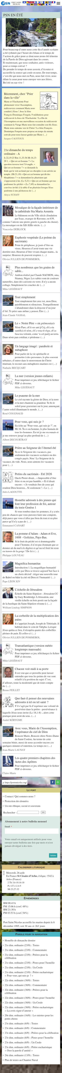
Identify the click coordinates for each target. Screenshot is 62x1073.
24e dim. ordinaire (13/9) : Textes (22, 1055)
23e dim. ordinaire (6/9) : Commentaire (25, 1028)
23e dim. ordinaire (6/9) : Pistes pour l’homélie (29, 1037)
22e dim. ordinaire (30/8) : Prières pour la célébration (26, 991)
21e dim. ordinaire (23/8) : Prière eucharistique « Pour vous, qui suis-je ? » (29, 973)
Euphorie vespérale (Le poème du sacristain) (35, 239)
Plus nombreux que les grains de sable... (35, 269)
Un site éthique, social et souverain (22, 805)
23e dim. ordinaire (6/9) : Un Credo (23, 1042)
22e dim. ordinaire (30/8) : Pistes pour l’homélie (30, 997)
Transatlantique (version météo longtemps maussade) (33, 647)
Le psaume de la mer (27, 395)
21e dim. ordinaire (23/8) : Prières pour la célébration (26, 956)
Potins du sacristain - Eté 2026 (33, 474)
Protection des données (17, 801)
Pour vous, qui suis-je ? (29, 422)
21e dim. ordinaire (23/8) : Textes (22, 945)
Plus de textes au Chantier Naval (21, 1060)
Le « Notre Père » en (35, 323)
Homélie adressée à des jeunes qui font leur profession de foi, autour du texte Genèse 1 (35, 503)
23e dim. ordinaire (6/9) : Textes (21, 1023)
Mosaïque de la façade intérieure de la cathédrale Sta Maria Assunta (36, 209)
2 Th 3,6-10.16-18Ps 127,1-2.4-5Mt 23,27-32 (16, 886)
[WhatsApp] (58, 782)
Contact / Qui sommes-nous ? (20, 796)
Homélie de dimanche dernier (20, 940)
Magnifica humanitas (28, 563)
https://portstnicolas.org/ (15, 782)
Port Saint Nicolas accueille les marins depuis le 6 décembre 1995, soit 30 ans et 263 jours (29, 923)
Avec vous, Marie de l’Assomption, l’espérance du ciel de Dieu (36, 730)
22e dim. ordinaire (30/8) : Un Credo (24, 1002)
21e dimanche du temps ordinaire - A (18, 152)
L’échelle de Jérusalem (28, 589)
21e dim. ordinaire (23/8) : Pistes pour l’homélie (30, 962)
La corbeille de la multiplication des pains (37, 617)
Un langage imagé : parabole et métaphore (34, 348)
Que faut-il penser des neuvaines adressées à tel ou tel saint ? (34, 700)
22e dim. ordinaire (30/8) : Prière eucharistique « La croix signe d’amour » (29, 1009)
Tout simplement (25, 297)
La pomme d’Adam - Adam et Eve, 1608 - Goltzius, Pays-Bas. (36, 535)
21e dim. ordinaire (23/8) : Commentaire (26, 950)
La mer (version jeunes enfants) (34, 376)
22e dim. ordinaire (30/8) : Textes (22, 980)
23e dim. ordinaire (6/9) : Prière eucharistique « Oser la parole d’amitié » (28, 1048)
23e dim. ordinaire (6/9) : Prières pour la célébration (32, 1032)
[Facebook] (52, 782)
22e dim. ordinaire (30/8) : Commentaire (26, 985)
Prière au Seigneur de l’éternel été (35, 448)
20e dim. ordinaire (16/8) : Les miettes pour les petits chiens (29, 1017)
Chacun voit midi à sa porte (31, 669)
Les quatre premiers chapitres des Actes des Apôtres (35, 760)
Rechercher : (10, 812)
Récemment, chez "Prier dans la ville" (18, 95)
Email (7, 826)
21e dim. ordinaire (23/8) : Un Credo (24, 967)
